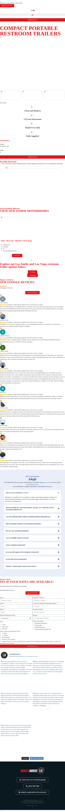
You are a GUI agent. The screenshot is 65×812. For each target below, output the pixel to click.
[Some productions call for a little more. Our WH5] (16, 708)
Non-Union (5, 626)
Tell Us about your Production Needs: (10, 631)
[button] (32, 14)
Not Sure (4, 628)
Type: (1, 621)
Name (2, 597)
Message (34, 615)
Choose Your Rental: (38, 621)
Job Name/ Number (37, 609)
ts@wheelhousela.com (32, 484)
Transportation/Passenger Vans (43, 629)
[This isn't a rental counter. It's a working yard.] (48, 708)
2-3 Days (4, 633)
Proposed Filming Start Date (7, 615)
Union (4, 624)
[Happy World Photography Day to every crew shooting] (48, 676)
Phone (2, 609)
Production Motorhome (41, 623)
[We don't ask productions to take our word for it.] (16, 676)
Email (1, 603)
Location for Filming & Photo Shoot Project (44, 603)
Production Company (38, 597)
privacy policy (13, 641)
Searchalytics (36, 805)
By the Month (6, 637)
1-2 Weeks (5, 635)
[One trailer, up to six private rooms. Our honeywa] (16, 740)
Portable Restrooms (40, 627)
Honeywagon (38, 625)
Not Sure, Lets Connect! (8, 639)
